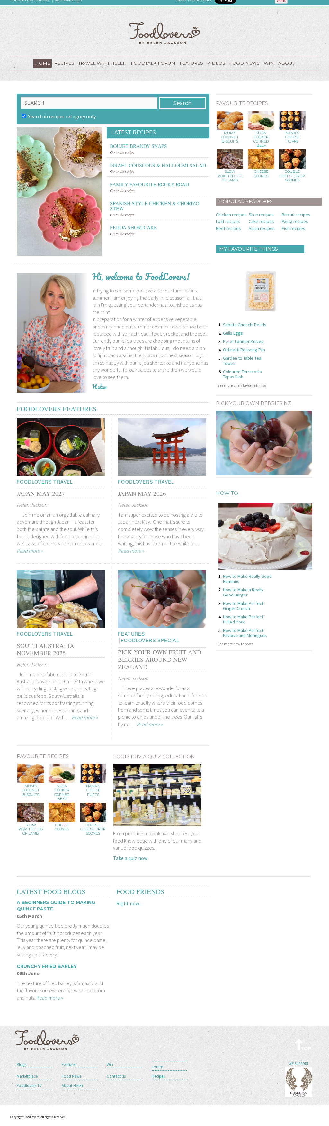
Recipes (64, 63)
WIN (269, 63)
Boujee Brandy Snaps (138, 146)
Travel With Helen (102, 63)
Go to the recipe (122, 152)
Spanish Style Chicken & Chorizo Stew (154, 205)
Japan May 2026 (142, 493)
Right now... (129, 903)
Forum (157, 1067)
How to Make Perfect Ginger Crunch (243, 605)
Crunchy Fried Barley (47, 966)
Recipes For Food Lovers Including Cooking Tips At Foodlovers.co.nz (164, 33)
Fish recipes (293, 228)
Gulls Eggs (233, 333)
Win (110, 1064)
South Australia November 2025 (45, 649)
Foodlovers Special (150, 640)
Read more (30, 551)
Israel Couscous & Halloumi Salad (158, 165)
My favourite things (248, 249)
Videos (216, 63)
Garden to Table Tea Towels (242, 360)
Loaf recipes (228, 221)
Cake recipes (261, 221)
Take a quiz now (130, 858)
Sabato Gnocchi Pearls (244, 325)
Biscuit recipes (296, 214)
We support (298, 1063)
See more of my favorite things (242, 385)
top (303, 1044)
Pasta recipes (295, 221)
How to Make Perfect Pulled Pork (243, 619)
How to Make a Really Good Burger (243, 592)
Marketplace (27, 1076)
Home (42, 63)
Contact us (116, 1076)
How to (227, 493)
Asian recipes (262, 228)
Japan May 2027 (41, 493)
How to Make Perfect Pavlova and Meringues (245, 632)
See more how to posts (235, 643)
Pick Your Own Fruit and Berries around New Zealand (159, 659)
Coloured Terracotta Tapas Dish (242, 374)
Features (191, 63)
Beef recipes (228, 228)
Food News (244, 63)
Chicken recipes (231, 214)
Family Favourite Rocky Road (149, 184)
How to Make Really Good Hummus (247, 578)
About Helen (72, 1085)
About (286, 63)
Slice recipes (261, 214)
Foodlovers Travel (45, 481)
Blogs (21, 1064)
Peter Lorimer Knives (243, 341)
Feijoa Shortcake (133, 227)
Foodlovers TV (29, 1085)
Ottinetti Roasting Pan (244, 350)
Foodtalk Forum (153, 63)
